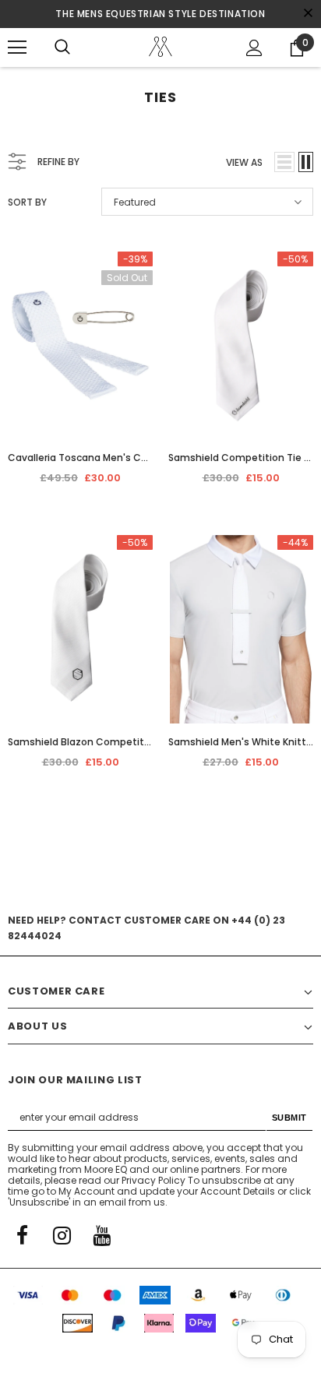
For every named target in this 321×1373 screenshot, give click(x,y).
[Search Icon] (62, 47)
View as (244, 162)
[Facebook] (22, 1234)
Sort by (27, 202)
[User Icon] (254, 48)
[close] (308, 14)
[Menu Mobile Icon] (17, 47)
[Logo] (160, 47)
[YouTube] (101, 1234)
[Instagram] (62, 1234)
